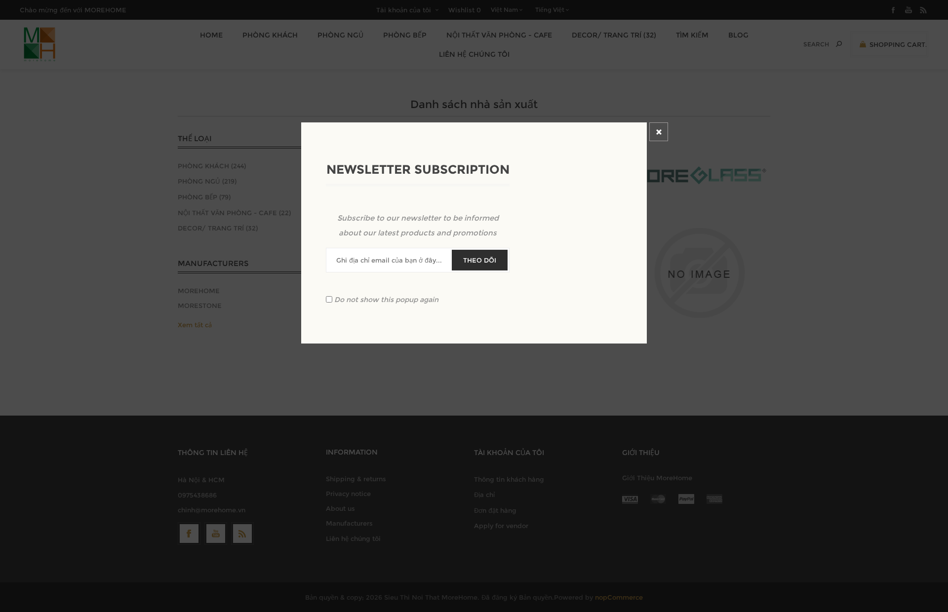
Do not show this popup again (386, 299)
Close (658, 131)
